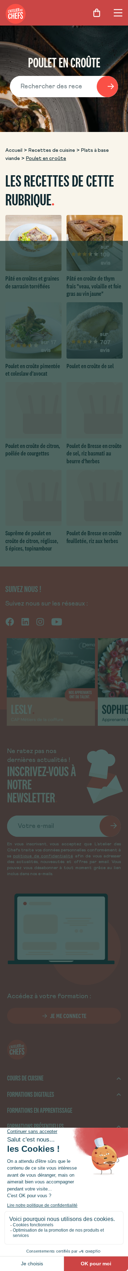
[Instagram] (40, 621)
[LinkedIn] (25, 621)
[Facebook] (9, 621)
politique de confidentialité (43, 856)
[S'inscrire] (110, 826)
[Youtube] (56, 621)
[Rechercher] (107, 86)
